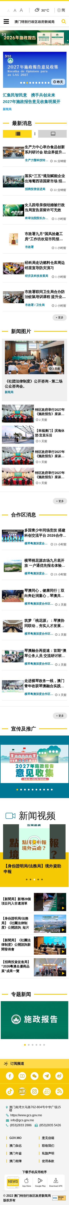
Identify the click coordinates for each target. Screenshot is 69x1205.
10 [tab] (52, 790)
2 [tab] (21, 790)
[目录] (5, 21)
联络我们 (48, 1145)
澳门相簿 (15, 1161)
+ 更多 (59, 317)
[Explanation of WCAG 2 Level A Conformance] (59, 1197)
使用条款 (48, 1161)
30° (45, 10)
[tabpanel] (34, 764)
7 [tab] (40, 790)
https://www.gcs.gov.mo (26, 1115)
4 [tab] (29, 790)
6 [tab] (36, 790)
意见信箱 (48, 1138)
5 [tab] (32, 790)
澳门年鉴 (15, 1153)
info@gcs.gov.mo (22, 1120)
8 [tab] (44, 790)
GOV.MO (15, 1138)
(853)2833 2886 (21, 1125)
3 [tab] (25, 790)
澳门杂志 (15, 1145)
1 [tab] (17, 790)
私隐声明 (48, 1153)
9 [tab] (48, 790)
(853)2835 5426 (50, 1125)
